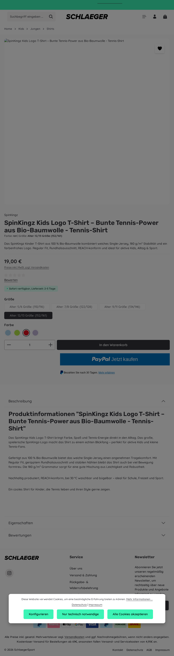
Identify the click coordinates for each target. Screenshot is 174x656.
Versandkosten (74, 637)
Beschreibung (20, 401)
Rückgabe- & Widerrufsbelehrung (84, 585)
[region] (87, 121)
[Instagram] (9, 573)
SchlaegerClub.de (109, 5)
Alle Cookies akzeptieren (130, 614)
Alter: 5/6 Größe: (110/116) (27, 307)
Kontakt (117, 650)
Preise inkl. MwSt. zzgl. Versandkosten (26, 267)
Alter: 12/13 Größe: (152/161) (28, 315)
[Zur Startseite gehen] (87, 16)
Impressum (162, 650)
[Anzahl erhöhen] (50, 345)
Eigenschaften (20, 523)
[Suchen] (51, 16)
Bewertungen (19, 535)
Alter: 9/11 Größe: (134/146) (122, 307)
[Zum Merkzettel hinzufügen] (159, 48)
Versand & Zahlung (83, 575)
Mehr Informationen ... (139, 599)
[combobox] (27, 16)
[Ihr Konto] (154, 16)
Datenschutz (134, 650)
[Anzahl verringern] (8, 345)
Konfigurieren (38, 614)
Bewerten (11, 280)
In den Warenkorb (113, 345)
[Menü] (144, 16)
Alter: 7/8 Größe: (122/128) (74, 307)
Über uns (76, 568)
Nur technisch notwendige (80, 614)
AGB (149, 650)
